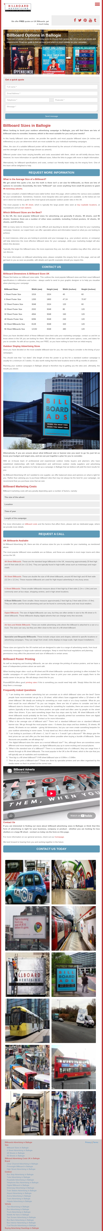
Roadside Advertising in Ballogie (20, 1180)
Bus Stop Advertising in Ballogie (20, 1174)
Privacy (88, 1142)
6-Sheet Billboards (12, 588)
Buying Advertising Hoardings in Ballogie (22, 1228)
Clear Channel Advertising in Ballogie (22, 1164)
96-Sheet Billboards (13, 576)
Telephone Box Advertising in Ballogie (22, 1182)
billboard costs (31, 524)
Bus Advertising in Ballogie (18, 1209)
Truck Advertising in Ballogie (19, 1212)
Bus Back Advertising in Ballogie (20, 1220)
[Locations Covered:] (4, 4)
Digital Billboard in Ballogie (18, 1185)
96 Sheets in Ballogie (16, 1156)
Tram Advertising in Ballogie (18, 1198)
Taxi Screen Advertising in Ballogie (21, 1217)
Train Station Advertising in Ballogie (22, 1190)
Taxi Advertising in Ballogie (18, 1207)
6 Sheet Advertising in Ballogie (19, 1150)
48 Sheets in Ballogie (16, 1153)
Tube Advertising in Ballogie (18, 1177)
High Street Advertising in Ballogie (21, 1169)
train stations (25, 208)
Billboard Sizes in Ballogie (18, 1148)
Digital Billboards (12, 613)
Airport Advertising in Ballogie (19, 1193)
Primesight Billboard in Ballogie (20, 1166)
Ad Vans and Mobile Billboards (17, 625)
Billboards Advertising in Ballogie (18, 1142)
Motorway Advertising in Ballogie (20, 1188)
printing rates (31, 682)
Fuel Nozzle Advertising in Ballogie (21, 1225)
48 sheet (29, 205)
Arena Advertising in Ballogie (19, 1196)
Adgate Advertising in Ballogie (19, 1201)
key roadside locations (87, 205)
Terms (95, 1142)
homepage (59, 837)
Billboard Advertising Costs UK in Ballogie (22, 1158)
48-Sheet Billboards (13, 561)
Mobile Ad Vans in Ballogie (18, 1215)
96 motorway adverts (12, 189)
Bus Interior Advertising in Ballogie (21, 1223)
